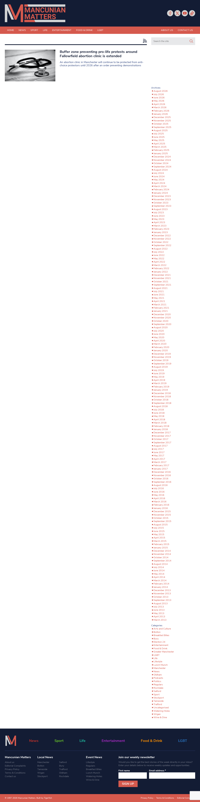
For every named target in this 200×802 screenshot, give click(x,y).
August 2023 (161, 209)
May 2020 (159, 337)
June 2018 (159, 413)
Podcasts (158, 678)
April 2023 (159, 222)
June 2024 (159, 176)
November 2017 (162, 436)
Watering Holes (162, 711)
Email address (157, 770)
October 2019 (161, 360)
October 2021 (161, 281)
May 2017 (159, 455)
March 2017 (160, 462)
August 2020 (161, 327)
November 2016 (162, 475)
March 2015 (160, 541)
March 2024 (160, 186)
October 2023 (161, 202)
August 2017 (161, 445)
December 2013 (162, 590)
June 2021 (159, 294)
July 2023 (159, 212)
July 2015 (159, 527)
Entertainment (61, 30)
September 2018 (162, 403)
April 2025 (159, 143)
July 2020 (159, 330)
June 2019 (159, 373)
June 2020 (159, 334)
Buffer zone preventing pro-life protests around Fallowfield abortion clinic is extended (98, 53)
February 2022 (161, 268)
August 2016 (161, 485)
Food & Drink (84, 30)
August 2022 (161, 248)
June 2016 (159, 491)
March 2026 (160, 107)
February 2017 (161, 465)
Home (10, 30)
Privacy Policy (12, 769)
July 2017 (159, 449)
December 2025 (162, 117)
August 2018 (161, 406)
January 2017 (161, 468)
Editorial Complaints (15, 765)
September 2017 (162, 442)
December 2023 (162, 196)
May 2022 (159, 258)
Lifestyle (158, 661)
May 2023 (159, 219)
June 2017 (159, 452)
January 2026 (161, 114)
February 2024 (161, 189)
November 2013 (162, 593)
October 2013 (161, 597)
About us (167, 30)
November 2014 (162, 554)
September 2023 (162, 206)
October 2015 (161, 518)
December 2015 (162, 511)
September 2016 (162, 482)
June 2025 (159, 137)
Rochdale (158, 688)
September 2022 (162, 245)
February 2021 (161, 307)
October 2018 (161, 399)
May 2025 (159, 140)
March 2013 (160, 620)
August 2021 (161, 288)
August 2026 (161, 91)
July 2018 (159, 409)
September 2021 (162, 284)
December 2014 (162, 551)
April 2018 (159, 419)
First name (124, 770)
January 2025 (161, 153)
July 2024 (159, 173)
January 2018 (161, 429)
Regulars (158, 684)
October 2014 (161, 557)
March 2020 (160, 344)
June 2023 (159, 216)
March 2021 (160, 304)
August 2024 (161, 170)
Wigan (157, 714)
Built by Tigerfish (44, 798)
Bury (156, 638)
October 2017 (161, 439)
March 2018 (160, 422)
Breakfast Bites (161, 635)
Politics (157, 681)
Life (45, 30)
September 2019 (162, 363)
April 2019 (159, 380)
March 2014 (160, 580)
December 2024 (162, 156)
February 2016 (161, 504)
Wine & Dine (160, 717)
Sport (34, 30)
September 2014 (162, 560)
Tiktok (192, 13)
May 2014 (159, 574)
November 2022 (162, 238)
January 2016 (161, 508)
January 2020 (161, 350)
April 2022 (159, 261)
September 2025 (162, 127)
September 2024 (162, 166)
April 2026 (159, 104)
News (22, 30)
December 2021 (162, 275)
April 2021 (159, 301)
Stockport (159, 697)
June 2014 (159, 570)
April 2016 (159, 498)
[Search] (191, 41)
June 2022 (159, 255)
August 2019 (161, 367)
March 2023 (160, 225)
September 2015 (162, 521)
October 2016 (161, 478)
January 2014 (161, 587)
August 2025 (161, 130)
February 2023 (161, 229)
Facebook (170, 13)
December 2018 (162, 393)
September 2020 (162, 324)
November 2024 (162, 160)
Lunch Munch (161, 665)
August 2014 (161, 564)
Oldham (158, 674)
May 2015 (159, 534)
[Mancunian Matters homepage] (35, 13)
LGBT (100, 30)
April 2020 (159, 340)
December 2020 (162, 314)
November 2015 (162, 514)
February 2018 (161, 426)
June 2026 (159, 97)
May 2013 (159, 613)
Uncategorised (161, 707)
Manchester (160, 668)
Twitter (177, 13)
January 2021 (161, 311)
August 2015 (161, 524)
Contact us (185, 30)
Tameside (159, 701)
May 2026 (159, 100)
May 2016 (159, 495)
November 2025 (162, 120)
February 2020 (161, 347)
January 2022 (161, 271)
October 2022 (161, 242)
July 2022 (159, 252)
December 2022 (162, 235)
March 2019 (160, 383)
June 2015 (159, 531)
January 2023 (161, 232)
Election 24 (159, 642)
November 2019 (162, 357)
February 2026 (161, 110)
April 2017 (159, 459)
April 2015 (159, 537)
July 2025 (159, 133)
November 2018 (162, 396)
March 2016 (160, 501)
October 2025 (161, 123)
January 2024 (161, 193)
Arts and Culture (162, 628)
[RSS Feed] (144, 40)
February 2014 (161, 583)
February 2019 (161, 386)
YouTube (185, 13)
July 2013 (159, 606)
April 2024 (159, 183)
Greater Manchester (164, 651)
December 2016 (162, 472)
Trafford (158, 704)
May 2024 (159, 179)
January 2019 (161, 390)
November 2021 (162, 278)
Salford (157, 691)
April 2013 (159, 616)
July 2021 (159, 291)
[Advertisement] (173, 67)
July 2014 (159, 567)
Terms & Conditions (15, 772)
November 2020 (162, 317)
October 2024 (161, 163)
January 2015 (161, 547)
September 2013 (162, 600)
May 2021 (159, 298)
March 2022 (160, 265)
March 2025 (160, 146)
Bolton (157, 632)
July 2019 (159, 370)
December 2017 (162, 432)
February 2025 (161, 150)
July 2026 (159, 94)
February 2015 (161, 544)
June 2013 (159, 610)
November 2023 (162, 199)
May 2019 (159, 376)
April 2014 (159, 577)
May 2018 (159, 416)
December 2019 (162, 353)
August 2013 (161, 603)
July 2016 (159, 488)
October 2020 (161, 321)
